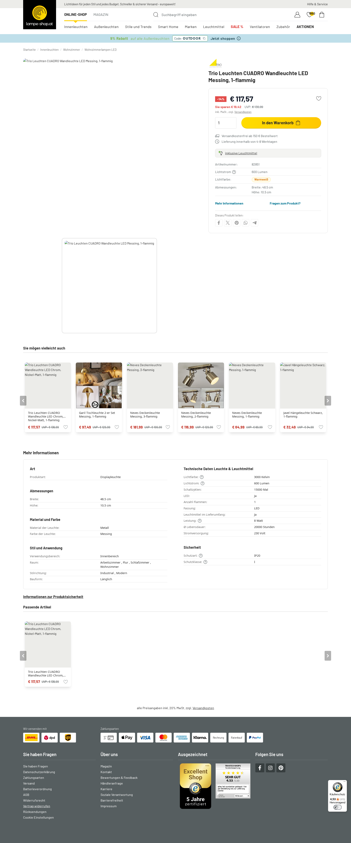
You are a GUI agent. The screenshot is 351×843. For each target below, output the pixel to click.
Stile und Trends (138, 26)
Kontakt (106, 772)
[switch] (338, 807)
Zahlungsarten (33, 777)
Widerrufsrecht (34, 800)
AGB (26, 794)
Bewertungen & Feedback (119, 777)
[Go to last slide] (23, 401)
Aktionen (305, 26)
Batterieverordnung (37, 789)
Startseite (29, 49)
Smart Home (168, 26)
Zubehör (283, 26)
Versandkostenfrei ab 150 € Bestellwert (250, 136)
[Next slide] (157, 285)
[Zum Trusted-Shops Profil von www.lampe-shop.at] (214, 786)
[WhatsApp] (245, 222)
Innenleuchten (76, 26)
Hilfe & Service (317, 4)
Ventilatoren (260, 26)
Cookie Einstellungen (38, 817)
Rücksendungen (35, 812)
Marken (191, 26)
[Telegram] (254, 222)
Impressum (109, 806)
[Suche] (155, 14)
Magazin (100, 14)
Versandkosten (242, 112)
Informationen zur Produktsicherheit (53, 596)
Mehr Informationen (229, 203)
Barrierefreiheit (112, 800)
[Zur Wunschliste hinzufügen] (318, 98)
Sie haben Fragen (35, 766)
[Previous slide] (61, 285)
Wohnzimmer (71, 49)
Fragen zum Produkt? (285, 203)
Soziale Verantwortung (117, 794)
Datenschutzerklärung (39, 772)
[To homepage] (39, 14)
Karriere (106, 789)
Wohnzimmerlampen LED (100, 49)
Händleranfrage (112, 783)
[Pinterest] (236, 222)
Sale (237, 26)
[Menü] (344, 782)
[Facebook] (218, 222)
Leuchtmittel (213, 26)
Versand (29, 783)
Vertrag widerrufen (36, 806)
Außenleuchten (106, 26)
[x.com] (227, 222)
